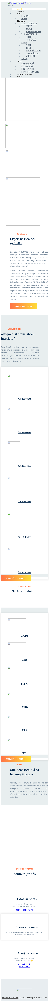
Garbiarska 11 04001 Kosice (24, 965)
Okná (19, 61)
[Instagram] (24, 986)
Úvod (19, 9)
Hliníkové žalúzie (33, 50)
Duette (29, 37)
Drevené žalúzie (32, 53)
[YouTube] (28, 986)
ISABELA (24, 753)
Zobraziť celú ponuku (16, 578)
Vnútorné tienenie (29, 34)
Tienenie (21, 21)
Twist (28, 48)
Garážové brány (24, 74)
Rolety (29, 26)
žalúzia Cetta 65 (24, 432)
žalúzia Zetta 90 (24, 399)
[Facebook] (20, 986)
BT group (25, 15)
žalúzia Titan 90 (24, 537)
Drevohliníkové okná (30, 71)
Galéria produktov (23, 306)
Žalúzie (29, 28)
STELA (24, 730)
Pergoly (20, 11)
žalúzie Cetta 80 (24, 572)
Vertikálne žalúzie (28, 57)
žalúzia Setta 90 (24, 501)
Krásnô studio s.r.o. (10, 998)
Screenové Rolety (33, 31)
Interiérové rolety (28, 41)
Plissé (28, 45)
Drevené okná (27, 66)
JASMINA (24, 707)
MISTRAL (24, 683)
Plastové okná (27, 63)
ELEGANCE (24, 635)
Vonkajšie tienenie (29, 23)
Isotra (24, 18)
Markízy (20, 13)
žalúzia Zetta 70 (24, 465)
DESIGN (24, 659)
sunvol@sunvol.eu (24, 910)
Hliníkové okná (27, 69)
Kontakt (20, 76)
